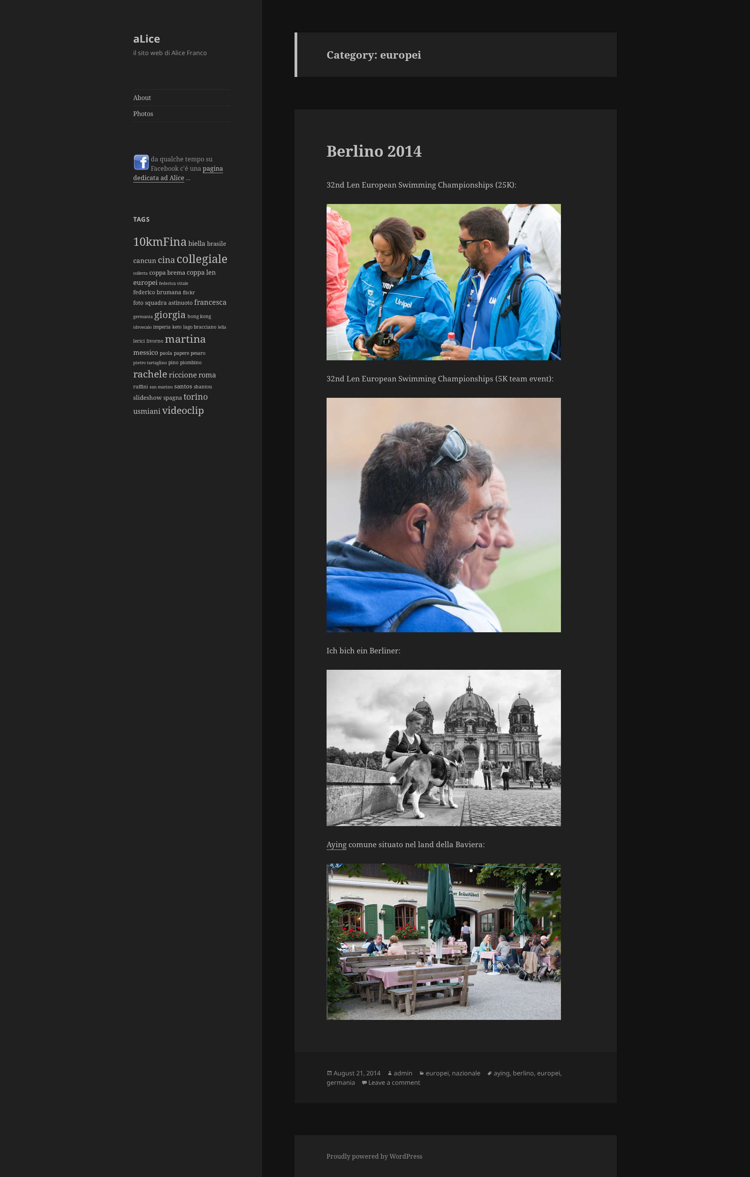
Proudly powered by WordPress (374, 1156)
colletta (140, 273)
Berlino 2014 (374, 150)
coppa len (201, 272)
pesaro (198, 353)
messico (145, 352)
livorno (154, 341)
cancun (144, 260)
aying (502, 1073)
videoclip (183, 410)
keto (177, 327)
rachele (150, 373)
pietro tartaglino (150, 362)
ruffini (140, 386)
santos (183, 386)
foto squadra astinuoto (163, 302)
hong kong (199, 316)
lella (222, 327)
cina (166, 259)
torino (196, 396)
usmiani (147, 411)
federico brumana (157, 292)
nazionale (466, 1073)
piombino (191, 362)
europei (145, 282)
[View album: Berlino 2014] (455, 748)
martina (185, 338)
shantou (203, 386)
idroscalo (142, 327)
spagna (172, 397)
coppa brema (167, 272)
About (142, 97)
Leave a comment (394, 1082)
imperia (162, 327)
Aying (336, 844)
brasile (216, 243)
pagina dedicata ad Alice (178, 173)
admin (403, 1073)
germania (143, 316)
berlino (523, 1073)
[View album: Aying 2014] (455, 942)
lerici (139, 341)
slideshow (147, 397)
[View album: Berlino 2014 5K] (455, 515)
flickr (189, 292)
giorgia (170, 314)
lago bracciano (199, 327)
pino (173, 362)
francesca (210, 302)
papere (181, 353)
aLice (146, 38)
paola (166, 353)
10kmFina (160, 241)
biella (196, 243)
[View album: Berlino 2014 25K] (455, 282)
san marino (161, 387)
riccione (183, 374)
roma (207, 374)
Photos (143, 113)
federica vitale (173, 283)
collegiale (202, 259)
